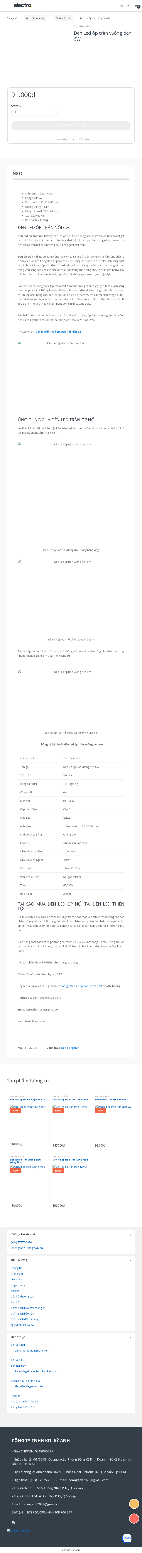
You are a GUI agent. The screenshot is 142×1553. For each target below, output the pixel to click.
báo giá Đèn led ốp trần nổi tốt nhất (81, 986)
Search (122, 6)
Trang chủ (12, 18)
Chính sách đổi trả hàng (24, 1319)
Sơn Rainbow (18, 1365)
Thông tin (16, 1268)
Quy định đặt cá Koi (22, 1325)
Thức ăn (16, 1395)
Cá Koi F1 (16, 1360)
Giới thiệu (16, 1279)
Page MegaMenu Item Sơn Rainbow (36, 1371)
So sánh (85, 139)
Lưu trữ (15, 1302)
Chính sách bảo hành (23, 1313)
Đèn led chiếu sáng (35, 18)
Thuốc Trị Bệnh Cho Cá (24, 1401)
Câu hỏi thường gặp (22, 1296)
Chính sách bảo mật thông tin (28, 1308)
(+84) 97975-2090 (21, 1242)
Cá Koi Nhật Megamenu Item (32, 1350)
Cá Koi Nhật (18, 1345)
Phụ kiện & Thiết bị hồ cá (25, 1380)
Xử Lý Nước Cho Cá (22, 1407)
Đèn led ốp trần (63, 18)
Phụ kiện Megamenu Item (30, 1386)
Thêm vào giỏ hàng (73, 125)
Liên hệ (15, 1291)
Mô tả (17, 174)
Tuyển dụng (18, 1285)
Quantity (16, 105)
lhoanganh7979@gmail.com (27, 1248)
